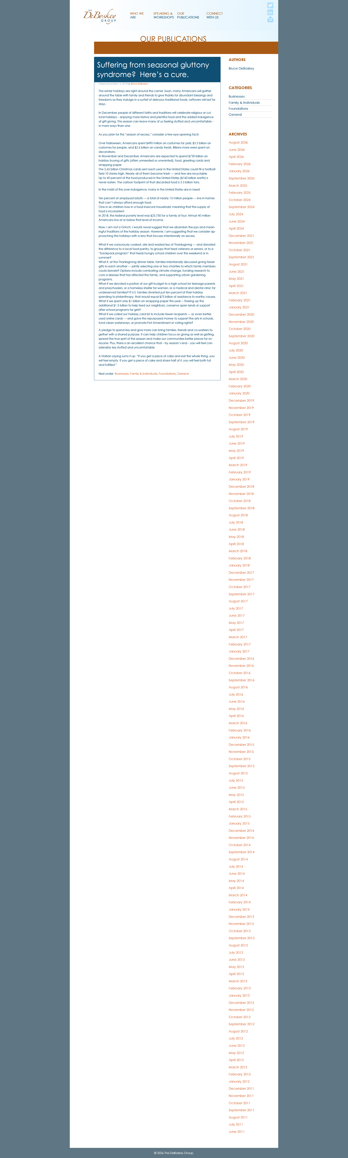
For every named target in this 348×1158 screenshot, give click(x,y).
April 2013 (236, 974)
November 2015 (241, 752)
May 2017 (236, 623)
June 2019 (237, 443)
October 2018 (239, 501)
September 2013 (241, 938)
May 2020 (236, 365)
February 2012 (240, 1074)
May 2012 (236, 1053)
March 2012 (238, 1067)
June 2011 (237, 1132)
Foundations (167, 373)
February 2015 (240, 816)
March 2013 (238, 981)
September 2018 (241, 508)
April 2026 (236, 157)
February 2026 (240, 164)
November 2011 (241, 1096)
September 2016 (241, 680)
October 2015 (239, 759)
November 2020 (241, 322)
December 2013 (241, 917)
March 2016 (238, 723)
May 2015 (236, 795)
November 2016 (241, 666)
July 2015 (236, 780)
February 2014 (240, 902)
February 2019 (240, 472)
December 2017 (241, 572)
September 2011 (241, 1110)
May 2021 (236, 279)
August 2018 (238, 515)
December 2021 (241, 236)
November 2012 (241, 1010)
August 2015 (238, 773)
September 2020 (241, 336)
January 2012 (239, 1081)
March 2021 (238, 293)
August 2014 (238, 859)
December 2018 (241, 486)
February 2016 (240, 730)
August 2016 (238, 687)
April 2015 (236, 802)
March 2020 (238, 379)
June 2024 (237, 221)
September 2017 (241, 594)
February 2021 (240, 300)
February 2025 (240, 193)
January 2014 (239, 909)
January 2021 (239, 307)
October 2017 (239, 587)
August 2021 (238, 264)
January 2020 (239, 393)
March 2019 (238, 465)
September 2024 (241, 207)
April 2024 (236, 228)
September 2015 (241, 766)
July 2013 (236, 952)
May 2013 (236, 967)
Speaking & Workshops (164, 15)
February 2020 (240, 386)
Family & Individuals (143, 373)
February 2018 (240, 558)
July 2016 (236, 694)
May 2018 (236, 537)
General (183, 373)
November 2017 (241, 580)
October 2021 (239, 250)
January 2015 (239, 823)
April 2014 (236, 888)
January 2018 (239, 565)
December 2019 (241, 400)
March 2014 (238, 895)
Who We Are (137, 15)
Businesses (122, 373)
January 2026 (239, 171)
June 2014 (237, 873)
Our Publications (188, 15)
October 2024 (239, 200)
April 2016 (236, 716)
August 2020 (238, 343)
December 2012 (241, 1003)
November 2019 (241, 408)
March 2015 (238, 809)
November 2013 (241, 924)
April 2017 (236, 630)
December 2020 (241, 314)
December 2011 (241, 1088)
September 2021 (241, 257)
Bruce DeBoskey (139, 83)
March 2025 (238, 185)
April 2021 (236, 286)
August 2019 (238, 429)
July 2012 (236, 1038)
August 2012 (238, 1031)
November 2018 (241, 494)
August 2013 (238, 945)
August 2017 (238, 601)
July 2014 (236, 866)
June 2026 (237, 150)
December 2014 (241, 831)
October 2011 (239, 1103)
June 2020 (237, 357)
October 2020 (239, 329)
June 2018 (237, 529)
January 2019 (239, 479)
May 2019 (236, 451)
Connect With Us (214, 15)
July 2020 (236, 350)
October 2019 (239, 415)
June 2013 (237, 959)
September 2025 (241, 178)
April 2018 (236, 544)
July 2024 (236, 214)
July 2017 (236, 608)
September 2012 (241, 1024)
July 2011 (236, 1124)
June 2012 (237, 1046)
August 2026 (238, 142)
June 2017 (237, 615)
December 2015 (241, 745)
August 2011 (238, 1117)
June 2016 (237, 701)
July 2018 (236, 522)
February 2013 (240, 988)
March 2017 (238, 637)
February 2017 (240, 644)
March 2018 (238, 551)
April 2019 (236, 458)
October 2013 (239, 931)
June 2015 (237, 787)
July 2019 (236, 436)
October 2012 (239, 1017)
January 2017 (239, 651)
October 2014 (239, 845)
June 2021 (237, 271)
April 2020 (236, 372)
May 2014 (236, 881)
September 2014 (241, 852)
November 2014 (241, 838)
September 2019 (241, 422)
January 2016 (239, 737)
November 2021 (241, 243)
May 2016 (236, 709)
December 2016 (241, 658)
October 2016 (239, 673)
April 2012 (236, 1060)
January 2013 (239, 995)
